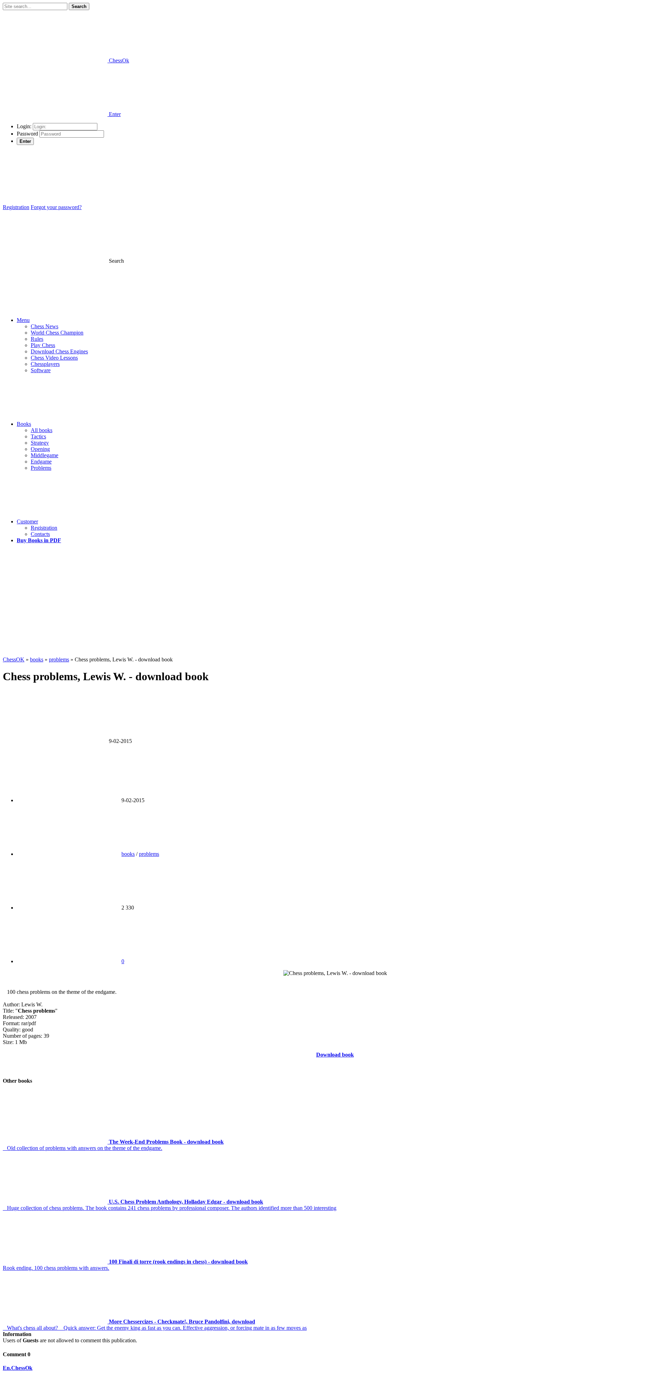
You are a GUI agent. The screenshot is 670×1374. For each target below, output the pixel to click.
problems (149, 854)
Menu (23, 320)
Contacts (40, 534)
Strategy (40, 443)
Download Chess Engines (59, 351)
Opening (40, 449)
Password (27, 134)
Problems (41, 468)
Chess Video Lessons (54, 358)
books (128, 854)
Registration (16, 207)
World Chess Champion (57, 333)
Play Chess (43, 345)
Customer (27, 521)
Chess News (44, 326)
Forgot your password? (56, 207)
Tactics (38, 436)
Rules (37, 339)
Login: (24, 126)
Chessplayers (45, 364)
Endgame (41, 462)
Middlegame (44, 455)
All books (41, 430)
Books (24, 424)
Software (41, 370)
